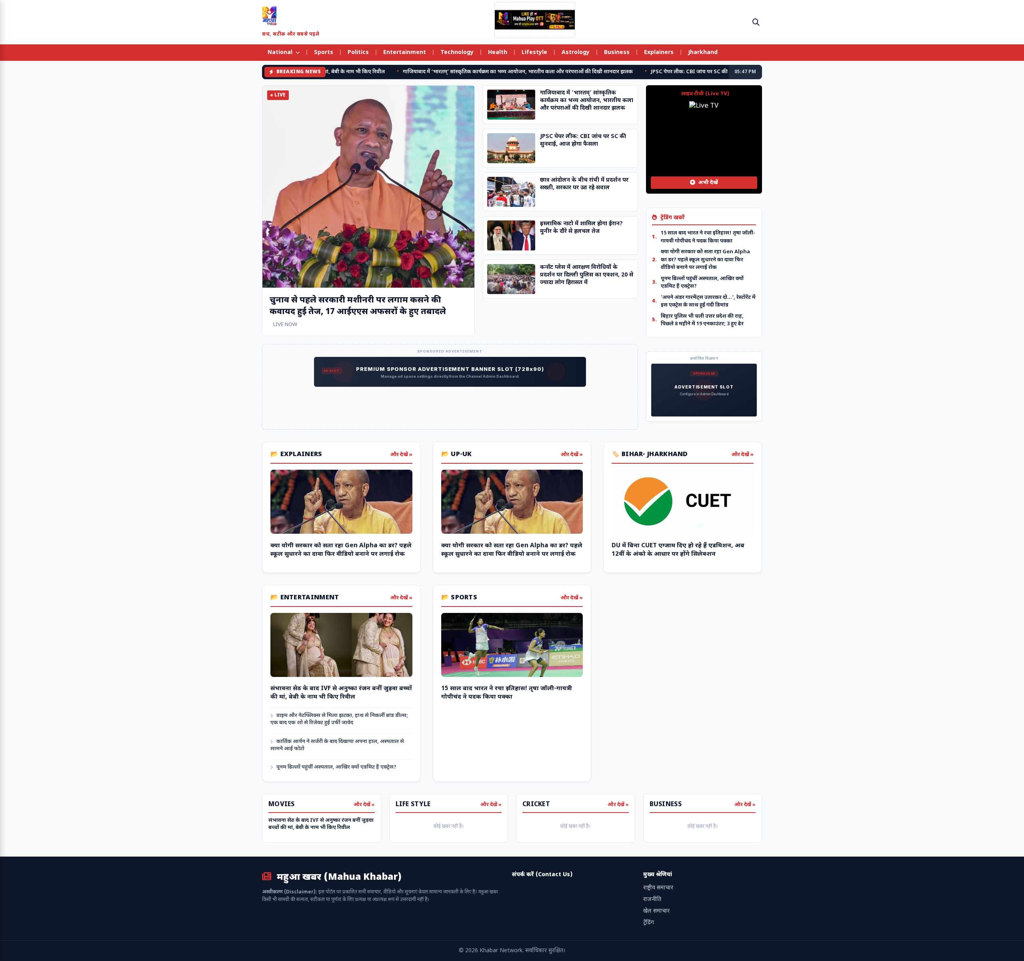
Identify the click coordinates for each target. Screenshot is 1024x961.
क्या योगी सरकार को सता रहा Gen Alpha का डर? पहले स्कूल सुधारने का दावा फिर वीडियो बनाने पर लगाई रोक (705, 259)
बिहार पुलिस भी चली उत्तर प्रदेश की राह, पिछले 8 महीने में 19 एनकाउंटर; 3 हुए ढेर (702, 320)
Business (617, 52)
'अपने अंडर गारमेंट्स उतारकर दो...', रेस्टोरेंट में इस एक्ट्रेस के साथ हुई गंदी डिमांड (708, 301)
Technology (457, 52)
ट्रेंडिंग (648, 923)
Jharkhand (703, 52)
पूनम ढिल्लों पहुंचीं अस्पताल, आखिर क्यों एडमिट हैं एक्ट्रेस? (702, 282)
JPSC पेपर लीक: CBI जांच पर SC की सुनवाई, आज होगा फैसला (679, 71)
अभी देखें (707, 182)
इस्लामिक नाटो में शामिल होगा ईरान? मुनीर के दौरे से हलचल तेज (581, 227)
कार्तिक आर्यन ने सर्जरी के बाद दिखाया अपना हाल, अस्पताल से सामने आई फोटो (337, 745)
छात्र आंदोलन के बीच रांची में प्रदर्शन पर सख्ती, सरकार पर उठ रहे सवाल (584, 184)
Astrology (576, 52)
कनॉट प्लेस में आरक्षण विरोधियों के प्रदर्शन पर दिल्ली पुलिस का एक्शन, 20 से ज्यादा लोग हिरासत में (586, 275)
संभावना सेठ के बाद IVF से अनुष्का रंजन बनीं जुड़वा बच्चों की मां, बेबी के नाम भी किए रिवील (321, 824)
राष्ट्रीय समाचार (658, 888)
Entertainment (404, 52)
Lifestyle (534, 52)
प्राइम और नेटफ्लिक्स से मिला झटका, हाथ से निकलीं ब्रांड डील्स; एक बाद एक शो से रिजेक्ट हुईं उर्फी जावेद (339, 719)
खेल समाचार (656, 911)
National (281, 52)
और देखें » (401, 454)
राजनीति (652, 899)
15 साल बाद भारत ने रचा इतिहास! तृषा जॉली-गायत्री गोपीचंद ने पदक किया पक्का (708, 237)
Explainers (659, 52)
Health (497, 52)
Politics (358, 52)
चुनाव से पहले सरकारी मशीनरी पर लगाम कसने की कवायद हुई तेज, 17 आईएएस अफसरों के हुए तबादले (358, 306)
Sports (323, 52)
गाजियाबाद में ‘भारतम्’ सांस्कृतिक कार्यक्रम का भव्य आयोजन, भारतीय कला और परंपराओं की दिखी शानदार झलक (481, 71)
